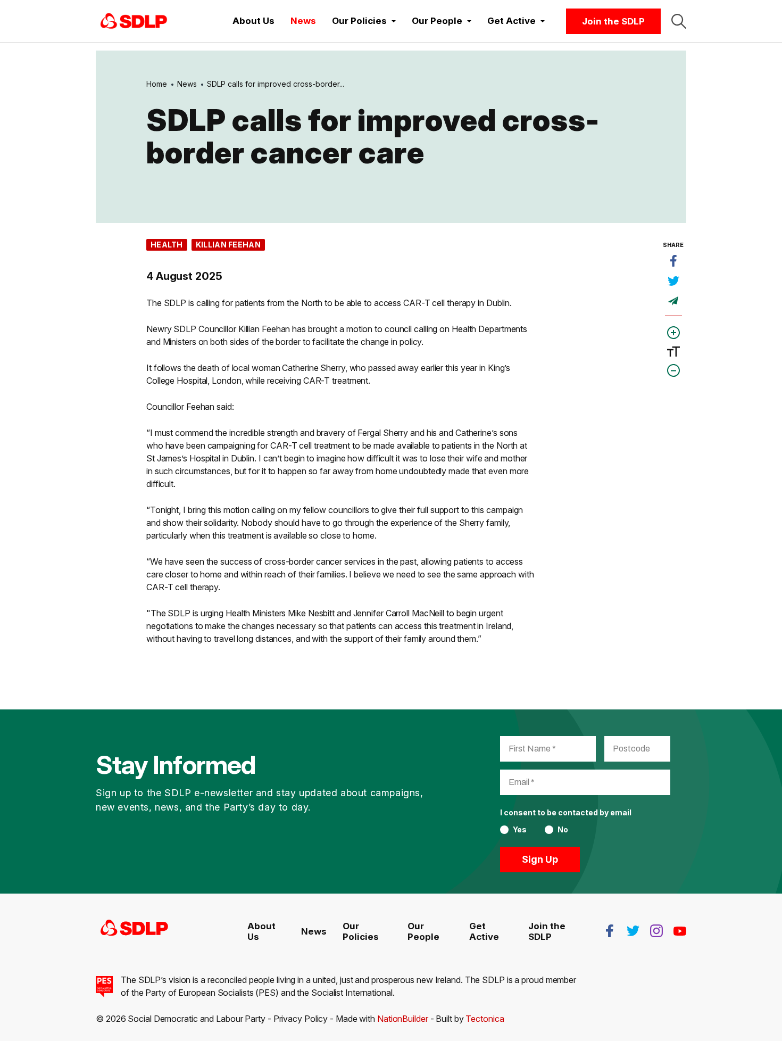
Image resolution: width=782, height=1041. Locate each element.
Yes (520, 829)
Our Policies (361, 931)
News (303, 20)
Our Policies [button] (360, 20)
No (563, 829)
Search (678, 21)
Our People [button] (438, 20)
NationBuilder (402, 1018)
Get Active (484, 931)
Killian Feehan (228, 244)
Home (156, 83)
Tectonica (484, 1018)
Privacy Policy (300, 1018)
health (167, 244)
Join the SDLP (613, 21)
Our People (423, 931)
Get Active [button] (512, 20)
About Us (253, 20)
